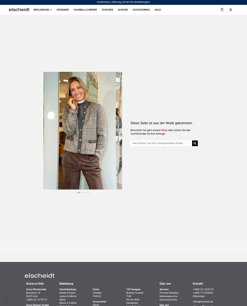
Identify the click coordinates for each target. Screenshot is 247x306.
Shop (164, 130)
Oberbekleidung (67, 289)
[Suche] (195, 143)
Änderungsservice (168, 296)
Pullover (97, 296)
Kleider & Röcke (67, 292)
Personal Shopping (169, 292)
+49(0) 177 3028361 (203, 292)
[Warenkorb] (222, 9)
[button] (76, 192)
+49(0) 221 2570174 (36, 299)
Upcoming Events (168, 299)
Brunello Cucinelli (134, 292)
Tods (128, 296)
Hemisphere (132, 303)
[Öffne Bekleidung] (51, 10)
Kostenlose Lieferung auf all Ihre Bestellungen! (123, 2)
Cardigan (97, 292)
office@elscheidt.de (203, 301)
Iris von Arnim (133, 299)
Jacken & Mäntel (67, 296)
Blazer (62, 299)
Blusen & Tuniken (67, 303)
